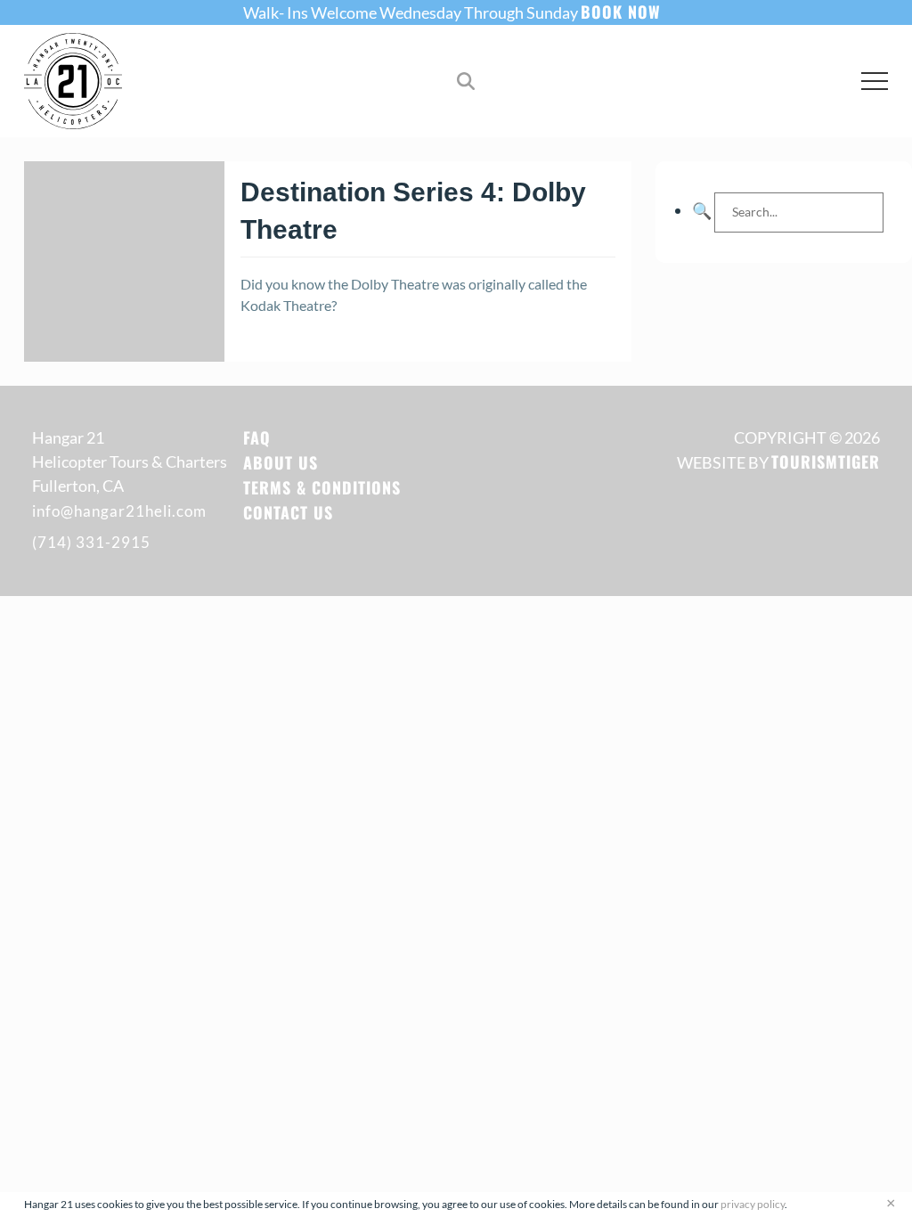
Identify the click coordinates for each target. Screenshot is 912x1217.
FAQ (257, 437)
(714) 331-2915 (91, 542)
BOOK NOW (621, 11)
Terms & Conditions (322, 487)
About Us (280, 462)
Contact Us (288, 512)
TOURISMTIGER (825, 461)
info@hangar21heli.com (119, 511)
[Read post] (124, 261)
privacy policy (753, 1204)
